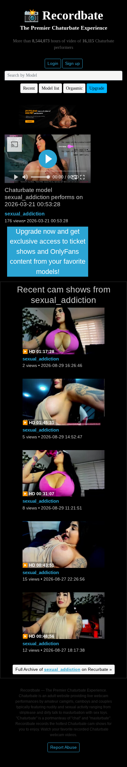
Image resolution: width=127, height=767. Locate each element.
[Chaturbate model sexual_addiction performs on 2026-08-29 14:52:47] (63, 401)
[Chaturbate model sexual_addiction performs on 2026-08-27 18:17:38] (63, 615)
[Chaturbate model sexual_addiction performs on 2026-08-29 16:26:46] (63, 330)
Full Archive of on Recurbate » (63, 669)
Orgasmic (74, 88)
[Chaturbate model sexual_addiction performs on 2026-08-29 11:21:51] (63, 472)
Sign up (72, 63)
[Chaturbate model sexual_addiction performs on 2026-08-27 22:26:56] (63, 544)
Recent (29, 88)
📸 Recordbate (63, 15)
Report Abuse (63, 747)
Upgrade (96, 88)
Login (52, 63)
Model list (50, 88)
